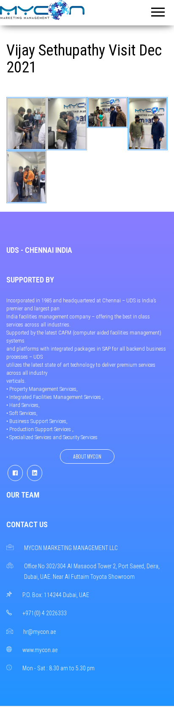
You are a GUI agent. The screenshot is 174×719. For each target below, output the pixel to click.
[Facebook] (15, 473)
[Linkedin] (34, 473)
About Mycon (87, 456)
